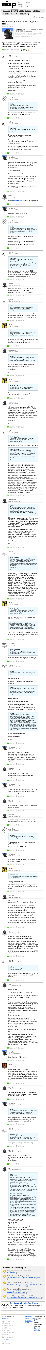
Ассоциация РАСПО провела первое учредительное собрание (20, 1292)
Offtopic (4, 26)
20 (4, 669)
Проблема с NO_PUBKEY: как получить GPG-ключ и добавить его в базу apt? (25, 1285)
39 (4, 1171)
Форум (14, 11)
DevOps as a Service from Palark (24, 1303)
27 (4, 858)
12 (4, 353)
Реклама (22, 14)
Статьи (28, 11)
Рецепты (36, 11)
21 (4, 751)
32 (4, 987)
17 (4, 555)
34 (4, 1068)
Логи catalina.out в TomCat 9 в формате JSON (23, 1298)
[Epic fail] (21, 50)
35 (4, 1091)
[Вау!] (28, 50)
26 (4, 832)
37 (4, 1132)
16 (4, 503)
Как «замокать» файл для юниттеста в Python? (24, 1278)
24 (4, 804)
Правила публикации (29, 1317)
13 (4, 383)
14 (4, 405)
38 (4, 1154)
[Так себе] (24, 50)
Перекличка (11, 1273)
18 (4, 606)
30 (4, 935)
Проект (14, 14)
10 (4, 303)
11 (4, 328)
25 (4, 818)
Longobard (18, 29)
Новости (6, 11)
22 (4, 772)
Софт (21, 11)
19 (4, 647)
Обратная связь (28, 1321)
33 (4, 1055)
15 (4, 434)
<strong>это (17, 200)
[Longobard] (7, 39)
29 (4, 899)
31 (4, 964)
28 (4, 872)
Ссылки (6, 14)
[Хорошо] (26, 50)
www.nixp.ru (10, 1339)
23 (4, 788)
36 (4, 1107)
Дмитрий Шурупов (37, 1329)
